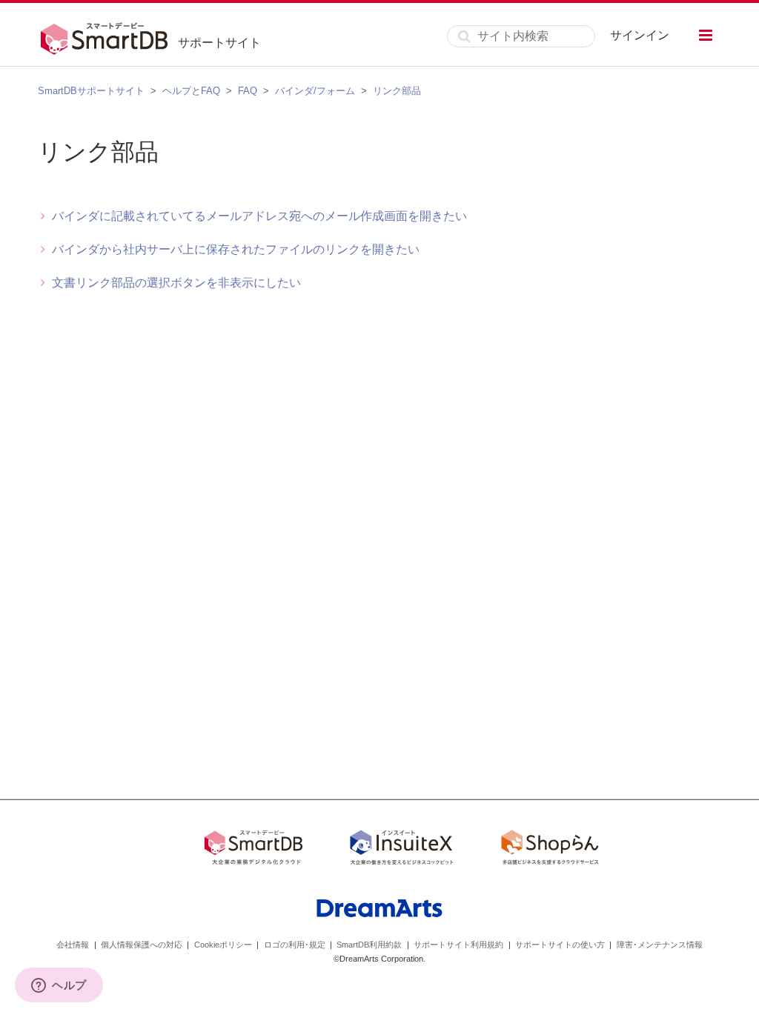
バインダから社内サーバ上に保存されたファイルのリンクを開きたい (236, 249)
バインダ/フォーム (315, 90)
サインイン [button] (639, 35)
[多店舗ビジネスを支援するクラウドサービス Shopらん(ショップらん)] (550, 850)
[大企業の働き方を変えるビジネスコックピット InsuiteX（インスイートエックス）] (402, 850)
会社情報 (72, 944)
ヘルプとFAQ (191, 90)
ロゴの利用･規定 (294, 944)
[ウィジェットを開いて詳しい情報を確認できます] (59, 986)
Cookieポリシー (223, 944)
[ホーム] (108, 36)
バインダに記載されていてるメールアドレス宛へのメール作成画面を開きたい (259, 216)
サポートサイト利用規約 (458, 944)
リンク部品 (397, 90)
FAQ (247, 90)
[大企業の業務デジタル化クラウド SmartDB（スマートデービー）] (253, 850)
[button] (705, 35)
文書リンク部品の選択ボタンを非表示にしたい (176, 282)
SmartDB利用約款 (369, 944)
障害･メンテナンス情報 (660, 944)
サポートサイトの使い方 (560, 944)
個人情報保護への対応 (141, 944)
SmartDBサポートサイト (91, 90)
